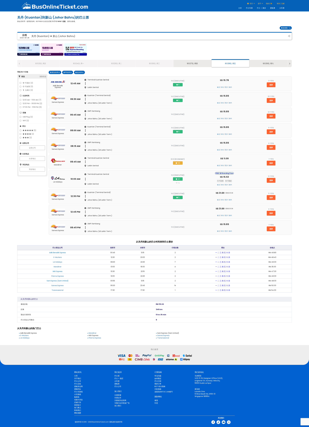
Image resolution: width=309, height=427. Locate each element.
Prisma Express (57, 276)
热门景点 (77, 407)
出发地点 (32, 158)
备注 (218, 87)
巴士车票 (249, 8)
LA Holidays (57, 262)
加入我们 (117, 405)
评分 (222, 87)
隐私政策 (112, 422)
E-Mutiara (57, 257)
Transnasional (57, 290)
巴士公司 (77, 381)
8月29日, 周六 (268, 63)
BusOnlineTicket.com (100, 422)
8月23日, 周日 (40, 63)
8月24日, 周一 (78, 63)
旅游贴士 (77, 405)
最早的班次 (67, 72)
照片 (226, 87)
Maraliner (57, 266)
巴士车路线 (78, 392)
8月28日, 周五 (230, 63)
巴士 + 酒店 (261, 8)
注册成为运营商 (120, 400)
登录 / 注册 (280, 3)
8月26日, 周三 (154, 63)
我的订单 (269, 3)
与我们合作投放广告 (122, 403)
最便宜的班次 (55, 72)
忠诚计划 (77, 402)
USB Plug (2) (28, 117)
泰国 (156, 400)
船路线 (76, 397)
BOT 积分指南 (159, 386)
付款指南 (157, 389)
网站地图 (77, 413)
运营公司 (32, 148)
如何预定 (157, 378)
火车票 (281, 8)
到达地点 (32, 169)
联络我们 (77, 410)
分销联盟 (117, 395)
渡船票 (272, 8)
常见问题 (157, 376)
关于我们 (77, 378)
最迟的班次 (79, 72)
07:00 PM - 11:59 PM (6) (32, 107)
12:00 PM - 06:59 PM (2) (32, 103)
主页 (240, 8)
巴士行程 (157, 381)
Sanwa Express (57, 285)
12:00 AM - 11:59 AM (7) (32, 100)
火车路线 (77, 394)
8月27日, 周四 (192, 63)
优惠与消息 (78, 399)
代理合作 (117, 398)
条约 (230, 87)
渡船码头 (77, 389)
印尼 (156, 403)
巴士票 (116, 376)
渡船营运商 (78, 386)
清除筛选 (42, 76)
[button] (28, 49)
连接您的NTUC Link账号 (163, 392)
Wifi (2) (26, 120)
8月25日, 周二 (116, 63)
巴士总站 (77, 384)
